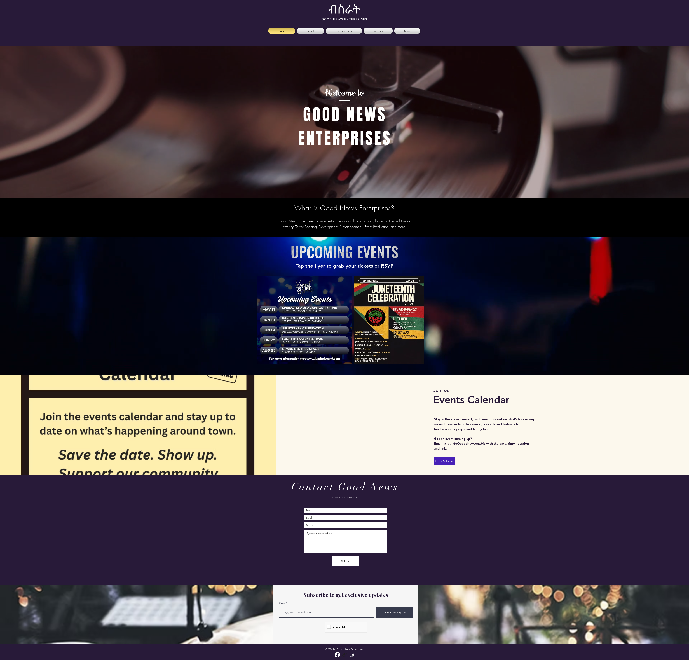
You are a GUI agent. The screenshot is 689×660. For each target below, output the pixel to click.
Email (282, 603)
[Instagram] (351, 654)
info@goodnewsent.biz (468, 443)
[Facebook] (337, 654)
